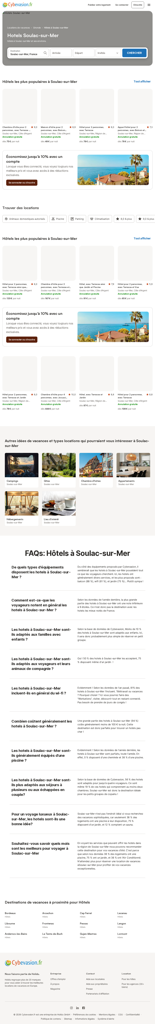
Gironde (37, 27)
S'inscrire (137, 4)
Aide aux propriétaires (97, 984)
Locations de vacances (18, 27)
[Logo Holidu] (17, 5)
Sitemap (68, 1018)
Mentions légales (107, 1014)
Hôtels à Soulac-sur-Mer (56, 27)
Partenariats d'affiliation (97, 993)
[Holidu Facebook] (83, 1008)
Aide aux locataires (95, 979)
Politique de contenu (51, 1018)
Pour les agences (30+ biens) (133, 985)
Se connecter (121, 4)
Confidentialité (133, 1014)
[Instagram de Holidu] (71, 1008)
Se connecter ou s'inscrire (22, 182)
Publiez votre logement (99, 4)
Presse (89, 988)
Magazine (55, 988)
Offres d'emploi (57, 979)
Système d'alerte (106, 1018)
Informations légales (85, 1018)
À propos (54, 984)
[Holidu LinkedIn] (77, 1008)
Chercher (134, 52)
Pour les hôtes (128, 979)
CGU (120, 1014)
